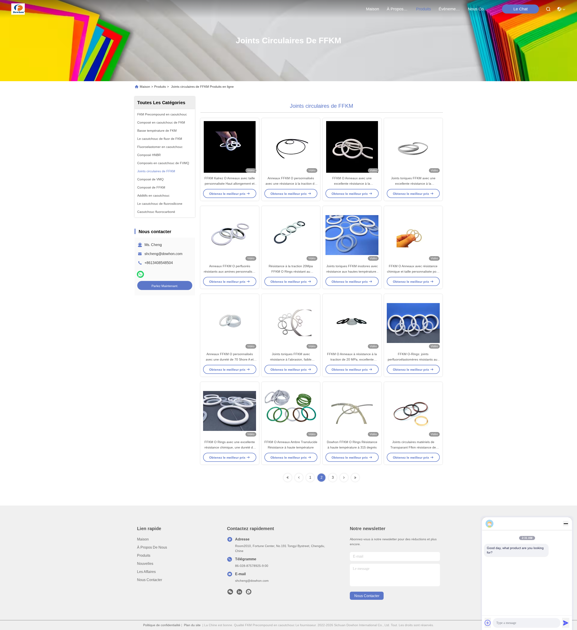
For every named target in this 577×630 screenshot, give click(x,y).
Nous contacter (149, 580)
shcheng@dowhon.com (163, 254)
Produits (160, 86)
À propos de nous (397, 9)
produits (423, 9)
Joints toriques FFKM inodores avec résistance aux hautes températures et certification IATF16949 (352, 271)
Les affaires (146, 572)
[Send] (565, 623)
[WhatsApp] (140, 274)
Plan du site (192, 625)
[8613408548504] (248, 593)
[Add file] (488, 623)
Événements (449, 9)
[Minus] (565, 523)
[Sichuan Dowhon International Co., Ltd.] (18, 9)
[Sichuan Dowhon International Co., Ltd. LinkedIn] (239, 593)
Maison (372, 9)
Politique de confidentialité (161, 625)
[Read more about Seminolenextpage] (288, 478)
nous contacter (479, 9)
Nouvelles (145, 564)
